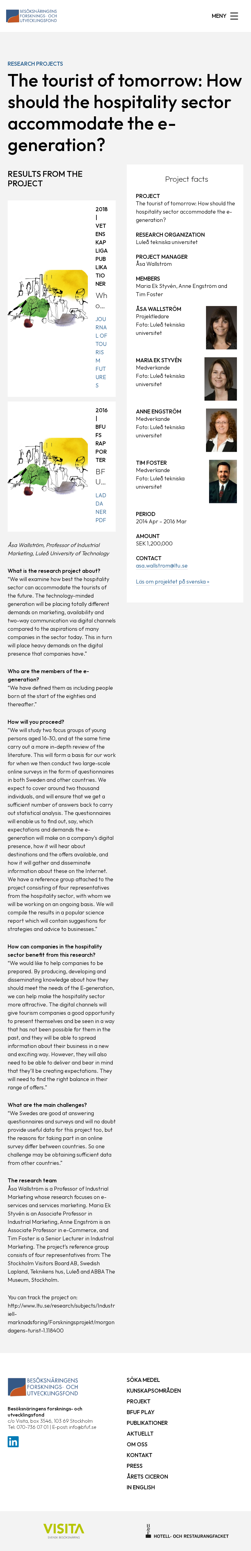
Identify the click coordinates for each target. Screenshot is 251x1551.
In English (141, 1487)
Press (135, 1465)
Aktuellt (140, 1433)
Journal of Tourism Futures (101, 352)
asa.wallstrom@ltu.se (162, 565)
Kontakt (139, 1455)
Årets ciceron (147, 1476)
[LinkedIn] (13, 1441)
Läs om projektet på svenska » (172, 581)
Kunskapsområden (154, 1390)
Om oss (137, 1444)
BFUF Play (141, 1412)
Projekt (139, 1401)
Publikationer (147, 1422)
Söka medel (143, 1379)
